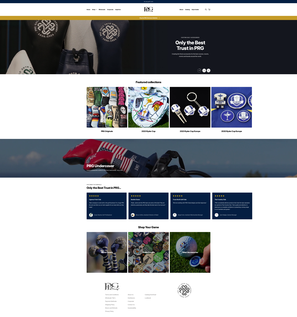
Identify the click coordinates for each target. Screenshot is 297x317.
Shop (93, 9)
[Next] (208, 70)
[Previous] (204, 70)
